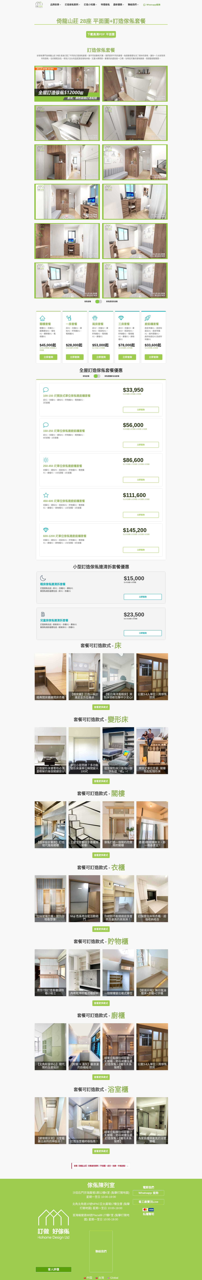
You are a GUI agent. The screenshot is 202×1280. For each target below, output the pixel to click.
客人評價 (53, 1269)
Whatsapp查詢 (153, 5)
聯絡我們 (101, 1251)
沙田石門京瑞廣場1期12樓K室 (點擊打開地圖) (101, 1192)
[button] (56, 4)
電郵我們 (148, 1187)
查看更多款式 (101, 707)
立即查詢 (48, 357)
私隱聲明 (148, 1214)
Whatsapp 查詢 (148, 1192)
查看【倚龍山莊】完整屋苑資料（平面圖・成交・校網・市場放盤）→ (101, 1166)
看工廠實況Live (148, 1201)
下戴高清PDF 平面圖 (101, 34)
